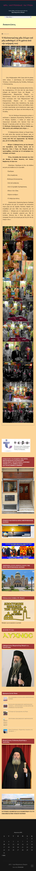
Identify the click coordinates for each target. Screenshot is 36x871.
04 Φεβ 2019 (6, 34)
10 (4, 844)
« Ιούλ (3, 855)
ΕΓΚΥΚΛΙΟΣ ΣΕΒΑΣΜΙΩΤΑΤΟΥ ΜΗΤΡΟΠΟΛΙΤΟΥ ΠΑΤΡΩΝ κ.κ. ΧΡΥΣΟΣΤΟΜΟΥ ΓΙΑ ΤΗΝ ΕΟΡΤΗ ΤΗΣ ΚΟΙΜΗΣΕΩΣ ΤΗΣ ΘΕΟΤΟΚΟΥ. (21, 706)
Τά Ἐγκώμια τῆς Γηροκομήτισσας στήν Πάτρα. (18, 711)
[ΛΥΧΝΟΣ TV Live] (18, 638)
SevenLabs (20, 867)
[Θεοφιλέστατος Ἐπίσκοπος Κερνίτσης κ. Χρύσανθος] (16, 788)
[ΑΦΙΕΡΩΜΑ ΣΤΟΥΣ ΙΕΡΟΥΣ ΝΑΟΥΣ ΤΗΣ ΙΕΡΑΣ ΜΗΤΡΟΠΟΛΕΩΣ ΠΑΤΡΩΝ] (18, 590)
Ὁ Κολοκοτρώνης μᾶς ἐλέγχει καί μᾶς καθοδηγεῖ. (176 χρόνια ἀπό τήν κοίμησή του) (17, 40)
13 (18, 844)
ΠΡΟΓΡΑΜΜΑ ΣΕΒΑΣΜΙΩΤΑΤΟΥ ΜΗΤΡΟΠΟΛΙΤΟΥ (21, 718)
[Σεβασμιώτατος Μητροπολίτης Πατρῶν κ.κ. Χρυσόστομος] (18, 686)
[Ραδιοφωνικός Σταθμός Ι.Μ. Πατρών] (18, 610)
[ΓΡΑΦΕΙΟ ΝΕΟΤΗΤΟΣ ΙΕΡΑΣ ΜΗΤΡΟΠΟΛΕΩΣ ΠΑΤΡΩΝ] (18, 537)
